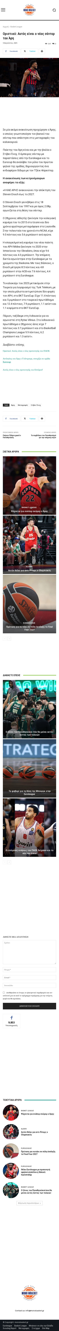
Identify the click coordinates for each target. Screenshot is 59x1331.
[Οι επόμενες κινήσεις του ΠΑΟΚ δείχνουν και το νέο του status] (29, 827)
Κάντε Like (11, 1016)
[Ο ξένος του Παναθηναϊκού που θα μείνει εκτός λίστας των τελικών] (29, 709)
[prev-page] (4, 639)
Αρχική (6, 26)
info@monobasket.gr (35, 1311)
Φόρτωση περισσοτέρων (28, 1203)
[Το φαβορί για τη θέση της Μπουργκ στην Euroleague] (29, 768)
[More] (42, 51)
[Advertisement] (29, 112)
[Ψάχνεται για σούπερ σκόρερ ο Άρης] (29, 485)
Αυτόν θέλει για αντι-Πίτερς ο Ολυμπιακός (29, 570)
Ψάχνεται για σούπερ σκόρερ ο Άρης (29, 511)
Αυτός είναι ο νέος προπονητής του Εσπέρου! (23, 369)
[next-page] (9, 639)
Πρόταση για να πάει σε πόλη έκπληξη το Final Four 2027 (29, 628)
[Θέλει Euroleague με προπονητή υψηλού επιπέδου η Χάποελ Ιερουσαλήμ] (11, 1171)
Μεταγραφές (23, 405)
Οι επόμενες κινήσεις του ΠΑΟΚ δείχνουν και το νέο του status (29, 852)
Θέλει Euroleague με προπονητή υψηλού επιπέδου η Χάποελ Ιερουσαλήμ (35, 1172)
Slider (29, 567)
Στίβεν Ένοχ (36, 405)
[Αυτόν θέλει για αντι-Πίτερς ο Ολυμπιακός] (29, 544)
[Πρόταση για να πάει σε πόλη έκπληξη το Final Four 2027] (29, 604)
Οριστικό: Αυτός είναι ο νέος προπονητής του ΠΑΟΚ (26, 351)
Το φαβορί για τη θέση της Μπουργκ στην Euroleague (30, 792)
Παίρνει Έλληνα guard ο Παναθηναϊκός (12, 436)
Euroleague (29, 623)
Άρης (13, 405)
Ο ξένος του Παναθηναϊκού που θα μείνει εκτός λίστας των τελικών (29, 733)
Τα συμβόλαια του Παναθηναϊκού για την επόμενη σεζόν (43, 436)
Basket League (16, 26)
